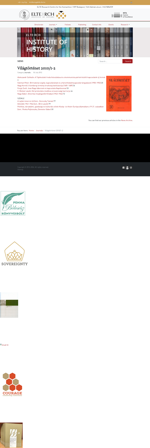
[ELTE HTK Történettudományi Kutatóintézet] (42, 14)
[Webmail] (128, 2)
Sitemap (20, 169)
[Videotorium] (116, 2)
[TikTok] (125, 2)
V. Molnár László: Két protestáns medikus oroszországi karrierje (43, 91)
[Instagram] (122, 2)
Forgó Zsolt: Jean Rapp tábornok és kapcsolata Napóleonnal (41, 88)
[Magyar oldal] (131, 3)
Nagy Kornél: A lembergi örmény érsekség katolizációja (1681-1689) (45, 85)
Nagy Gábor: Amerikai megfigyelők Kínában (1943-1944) (40, 94)
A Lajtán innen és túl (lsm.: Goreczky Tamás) (35, 101)
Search (128, 61)
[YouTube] (119, 2)
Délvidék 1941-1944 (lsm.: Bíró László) (32, 104)
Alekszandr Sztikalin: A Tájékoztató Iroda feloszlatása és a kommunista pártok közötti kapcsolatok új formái (61, 77)
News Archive (126, 120)
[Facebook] (113, 2)
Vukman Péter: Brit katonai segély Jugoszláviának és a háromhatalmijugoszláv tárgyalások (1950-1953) (59, 83)
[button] (53, 24)
